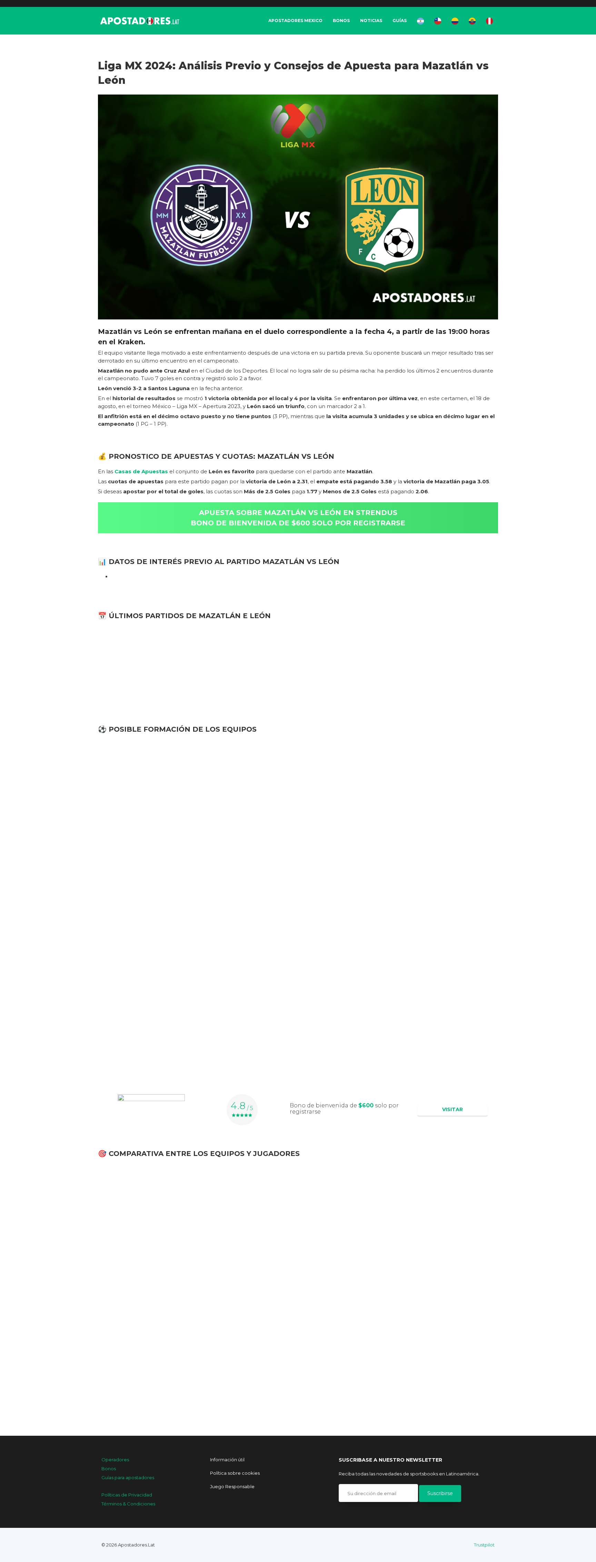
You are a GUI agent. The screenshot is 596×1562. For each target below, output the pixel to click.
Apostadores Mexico (295, 20)
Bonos (341, 20)
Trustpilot (484, 1545)
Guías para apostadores (127, 1477)
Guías (400, 20)
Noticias (371, 20)
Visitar (452, 1109)
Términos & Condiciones (128, 1503)
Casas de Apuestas (141, 471)
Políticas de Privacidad (126, 1494)
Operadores (115, 1459)
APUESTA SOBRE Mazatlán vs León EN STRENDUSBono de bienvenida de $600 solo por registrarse (298, 517)
